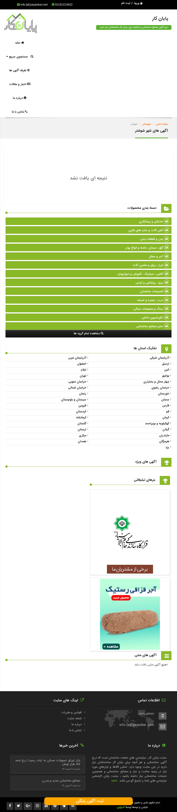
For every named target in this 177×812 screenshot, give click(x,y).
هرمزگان (164, 441)
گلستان (81, 423)
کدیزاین (121, 807)
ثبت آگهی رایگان (88, 801)
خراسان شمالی (77, 387)
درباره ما (18, 98)
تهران (83, 375)
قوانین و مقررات (71, 712)
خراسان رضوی (160, 387)
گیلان (165, 429)
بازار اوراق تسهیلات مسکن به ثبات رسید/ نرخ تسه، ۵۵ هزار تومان (47, 762)
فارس (165, 405)
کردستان (81, 411)
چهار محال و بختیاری (156, 381)
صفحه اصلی (162, 124)
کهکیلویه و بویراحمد (157, 423)
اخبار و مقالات (18, 84)
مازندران (164, 435)
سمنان (165, 399)
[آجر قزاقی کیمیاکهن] (130, 571)
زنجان (82, 393)
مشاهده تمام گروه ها (87, 333)
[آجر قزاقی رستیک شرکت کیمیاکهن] (130, 647)
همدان (82, 441)
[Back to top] (163, 800)
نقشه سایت (74, 718)
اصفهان (81, 363)
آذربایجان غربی (77, 357)
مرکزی (82, 435)
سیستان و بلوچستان (73, 399)
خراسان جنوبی (77, 381)
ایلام (83, 369)
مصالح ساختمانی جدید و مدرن (61, 781)
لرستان (82, 429)
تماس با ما (18, 111)
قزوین (82, 405)
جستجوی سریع (19, 56)
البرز (166, 369)
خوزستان (146, 124)
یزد (167, 447)
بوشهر (165, 375)
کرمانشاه (81, 417)
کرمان (165, 417)
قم (167, 411)
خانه (18, 42)
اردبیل (165, 363)
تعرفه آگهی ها (18, 70)
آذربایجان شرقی (159, 357)
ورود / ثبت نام (130, 3)
